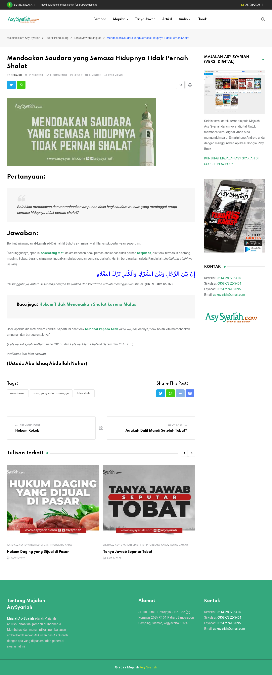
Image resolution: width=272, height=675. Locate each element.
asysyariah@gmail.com (229, 295)
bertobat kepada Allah (101, 329)
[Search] (263, 19)
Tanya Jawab (145, 19)
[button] (184, 453)
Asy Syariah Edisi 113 (130, 544)
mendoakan (17, 393)
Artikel (167, 19)
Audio (183, 19)
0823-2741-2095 (229, 289)
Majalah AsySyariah (20, 618)
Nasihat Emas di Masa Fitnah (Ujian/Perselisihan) (69, 4)
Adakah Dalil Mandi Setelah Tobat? (156, 430)
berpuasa (144, 253)
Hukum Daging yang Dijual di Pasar (38, 552)
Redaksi (16, 75)
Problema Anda (61, 544)
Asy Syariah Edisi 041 (34, 544)
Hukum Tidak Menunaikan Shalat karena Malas (87, 305)
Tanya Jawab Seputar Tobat (127, 552)
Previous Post (30, 425)
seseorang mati (52, 253)
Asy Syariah (148, 667)
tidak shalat (84, 393)
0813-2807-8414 (229, 278)
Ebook (202, 19)
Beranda (100, 19)
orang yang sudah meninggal (51, 393)
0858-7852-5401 (229, 283)
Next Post (175, 425)
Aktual (12, 544)
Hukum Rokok (27, 430)
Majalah (119, 19)
